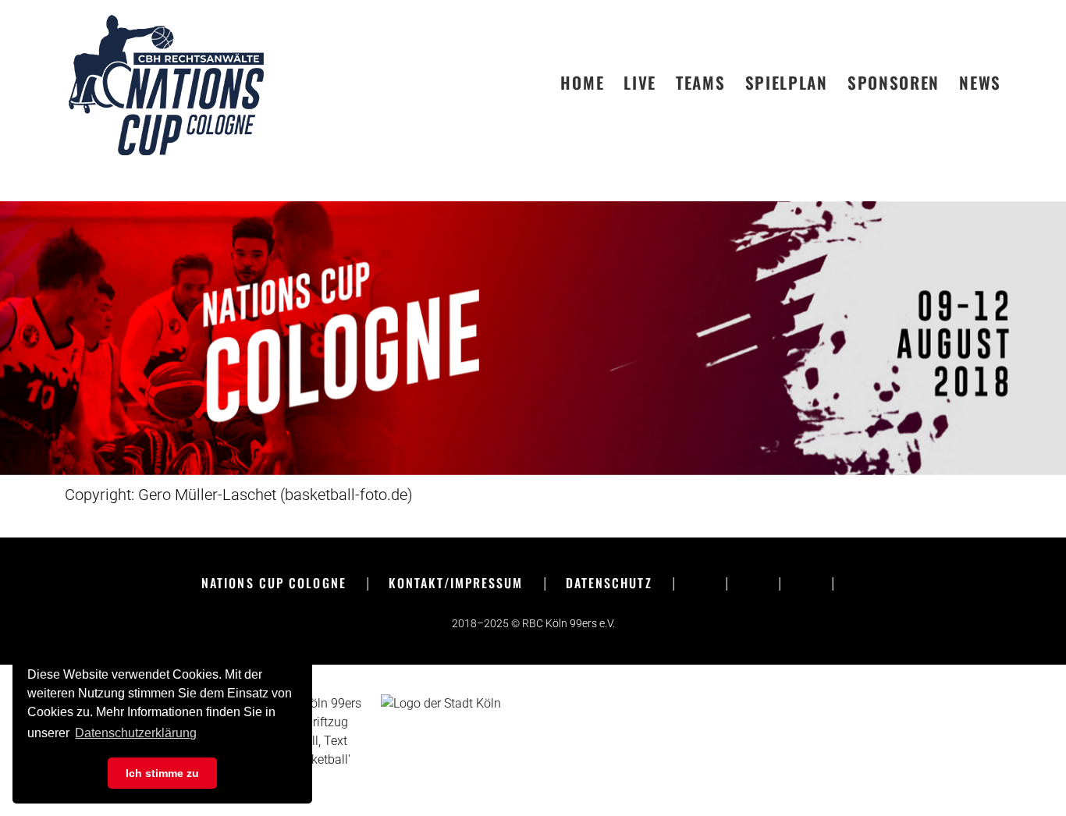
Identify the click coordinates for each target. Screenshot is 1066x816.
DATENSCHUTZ (609, 582)
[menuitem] (592, 83)
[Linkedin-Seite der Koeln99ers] (859, 582)
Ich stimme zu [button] (162, 773)
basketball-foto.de (346, 494)
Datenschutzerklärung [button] (136, 733)
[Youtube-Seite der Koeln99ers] (806, 582)
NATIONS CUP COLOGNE (273, 582)
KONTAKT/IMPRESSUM (456, 582)
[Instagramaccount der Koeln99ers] (753, 582)
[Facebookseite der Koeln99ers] (700, 582)
